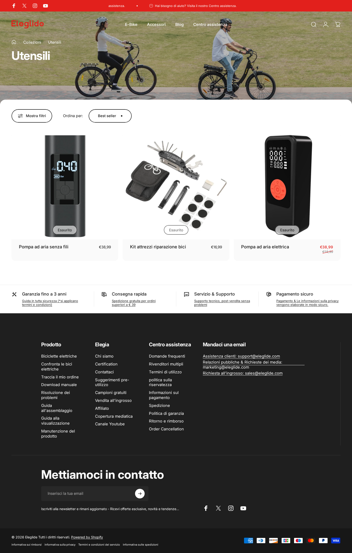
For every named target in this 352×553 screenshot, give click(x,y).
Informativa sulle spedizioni (140, 544)
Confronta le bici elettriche (56, 366)
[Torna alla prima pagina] (13, 42)
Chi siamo (104, 356)
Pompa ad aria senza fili (43, 246)
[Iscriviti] (140, 493)
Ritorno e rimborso (166, 421)
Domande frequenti (167, 356)
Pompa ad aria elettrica (265, 246)
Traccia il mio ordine (60, 377)
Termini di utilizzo (165, 372)
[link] (241, 356)
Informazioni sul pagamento (164, 395)
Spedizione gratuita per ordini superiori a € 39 (134, 303)
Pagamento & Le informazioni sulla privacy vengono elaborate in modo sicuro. (307, 303)
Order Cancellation (166, 429)
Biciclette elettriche (59, 356)
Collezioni (32, 42)
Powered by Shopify (87, 537)
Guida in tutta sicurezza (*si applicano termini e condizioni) (50, 303)
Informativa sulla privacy (60, 544)
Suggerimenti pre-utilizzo (112, 382)
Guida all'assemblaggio (56, 408)
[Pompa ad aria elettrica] (287, 186)
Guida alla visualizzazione (55, 421)
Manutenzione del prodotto (58, 434)
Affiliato (102, 408)
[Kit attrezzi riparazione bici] (176, 186)
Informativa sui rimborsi (26, 544)
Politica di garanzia (166, 413)
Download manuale (59, 384)
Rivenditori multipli (166, 364)
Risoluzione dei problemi (55, 395)
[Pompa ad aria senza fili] (64, 186)
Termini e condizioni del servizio (99, 544)
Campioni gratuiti (110, 392)
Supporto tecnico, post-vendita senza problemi (222, 303)
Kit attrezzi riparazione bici (158, 246)
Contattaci (104, 372)
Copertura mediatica (114, 416)
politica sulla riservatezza (160, 382)
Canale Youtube (110, 424)
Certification (106, 364)
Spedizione (159, 405)
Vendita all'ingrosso (113, 400)
